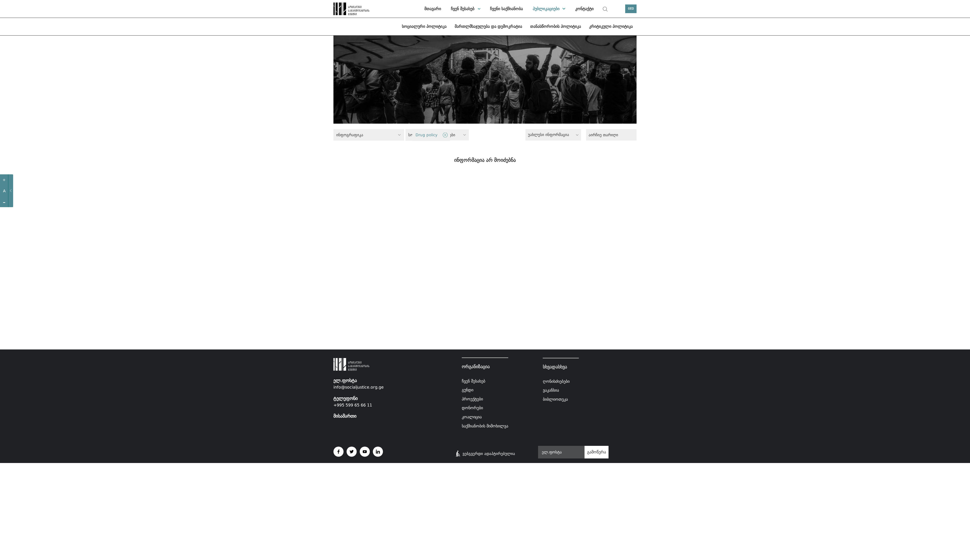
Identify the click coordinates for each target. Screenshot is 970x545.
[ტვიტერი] (352, 452)
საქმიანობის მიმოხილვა (485, 425)
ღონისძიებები (556, 381)
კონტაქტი (584, 8)
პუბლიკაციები (546, 8)
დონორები (472, 407)
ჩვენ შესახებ (462, 8)
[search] (605, 9)
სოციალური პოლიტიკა (424, 26)
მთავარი (432, 8)
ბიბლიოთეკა (555, 399)
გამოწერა (596, 452)
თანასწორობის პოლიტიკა (555, 26)
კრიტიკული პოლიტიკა (611, 26)
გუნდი (467, 390)
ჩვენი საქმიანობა (506, 8)
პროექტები (472, 399)
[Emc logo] (351, 9)
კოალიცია (472, 417)
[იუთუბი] (365, 452)
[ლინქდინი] (378, 452)
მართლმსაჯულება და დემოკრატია (488, 26)
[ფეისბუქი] (338, 452)
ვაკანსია (551, 390)
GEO (631, 8)
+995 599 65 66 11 (352, 405)
